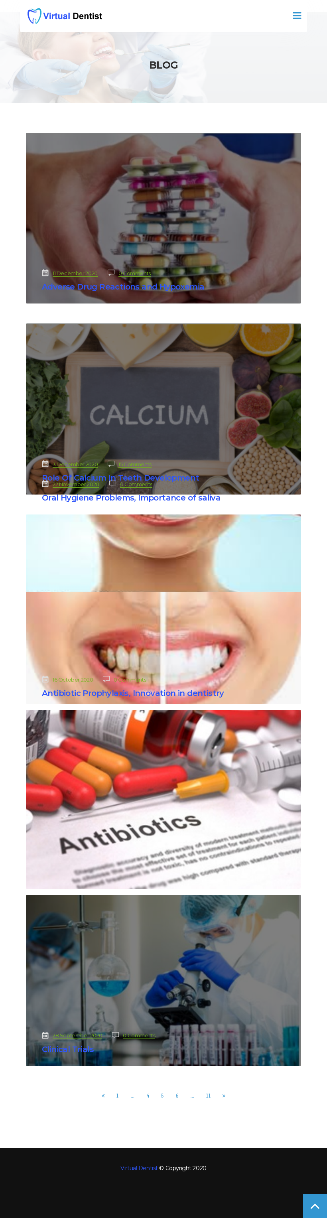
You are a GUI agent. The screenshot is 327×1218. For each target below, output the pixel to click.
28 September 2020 (77, 1035)
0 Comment (134, 273)
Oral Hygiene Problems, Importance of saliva (131, 498)
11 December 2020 (75, 273)
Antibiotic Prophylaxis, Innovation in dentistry (133, 693)
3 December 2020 (75, 464)
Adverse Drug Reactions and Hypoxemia (123, 287)
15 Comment (135, 464)
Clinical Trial (68, 1049)
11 (208, 1096)
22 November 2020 (76, 484)
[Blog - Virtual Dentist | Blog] (64, 16)
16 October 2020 (73, 679)
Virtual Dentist (139, 1168)
